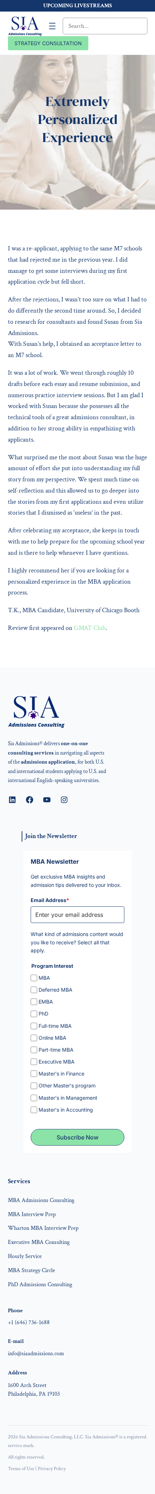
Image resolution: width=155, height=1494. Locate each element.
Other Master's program (67, 1085)
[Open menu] (52, 26)
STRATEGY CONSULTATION (48, 43)
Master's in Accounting (66, 1110)
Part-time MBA (56, 1050)
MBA (44, 978)
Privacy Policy (52, 1468)
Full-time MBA (55, 1026)
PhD (43, 1013)
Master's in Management (68, 1098)
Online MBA (52, 1038)
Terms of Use (21, 1468)
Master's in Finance (61, 1073)
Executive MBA (57, 1062)
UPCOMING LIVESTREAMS (77, 5)
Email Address (50, 900)
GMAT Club (90, 628)
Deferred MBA (55, 990)
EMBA (46, 1002)
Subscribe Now (77, 1137)
